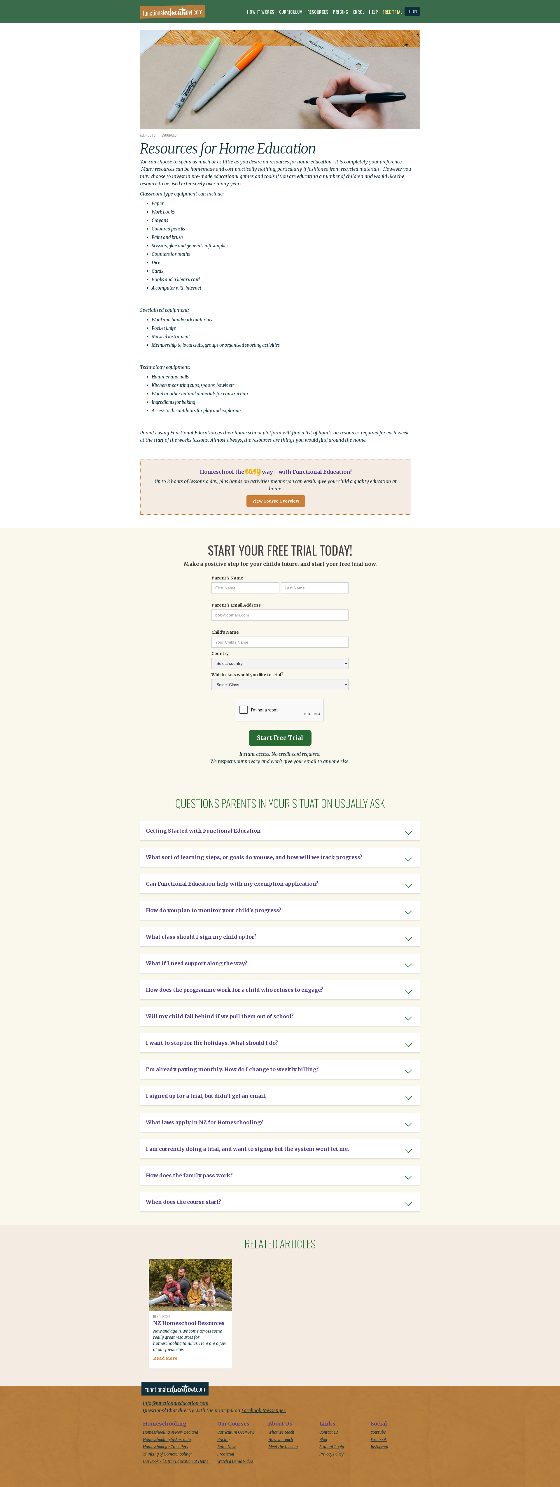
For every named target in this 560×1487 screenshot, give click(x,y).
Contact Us (328, 1432)
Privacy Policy (331, 1454)
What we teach (281, 1432)
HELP (373, 11)
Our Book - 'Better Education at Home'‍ (176, 1461)
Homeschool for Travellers (165, 1446)
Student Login (331, 1446)
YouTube (378, 1432)
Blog (323, 1439)
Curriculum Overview (236, 1432)
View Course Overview (275, 501)
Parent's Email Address (236, 605)
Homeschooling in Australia (167, 1439)
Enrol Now (226, 1446)
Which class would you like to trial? (247, 674)
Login (412, 11)
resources (318, 11)
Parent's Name (227, 578)
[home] (172, 13)
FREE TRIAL (392, 11)
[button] (261, 13)
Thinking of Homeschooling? (167, 1454)
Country (220, 653)
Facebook (379, 1439)
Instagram (379, 1446)
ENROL (359, 11)
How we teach (280, 1439)
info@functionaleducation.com (176, 1403)
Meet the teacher (283, 1446)
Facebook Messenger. (264, 1410)
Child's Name (225, 632)
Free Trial (225, 1454)
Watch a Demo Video (235, 1461)
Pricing (341, 11)
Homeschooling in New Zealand (170, 1432)
